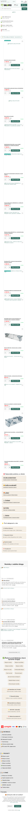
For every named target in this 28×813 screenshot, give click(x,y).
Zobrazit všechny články (13, 652)
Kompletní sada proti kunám (9, 60)
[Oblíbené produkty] (15, 5)
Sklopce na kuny (8, 662)
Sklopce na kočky (9, 666)
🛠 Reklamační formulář (6, 739)
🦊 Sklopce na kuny (5, 758)
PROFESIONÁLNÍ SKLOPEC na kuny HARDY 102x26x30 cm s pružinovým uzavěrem (12, 145)
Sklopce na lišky (19, 666)
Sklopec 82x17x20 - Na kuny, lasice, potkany (12, 347)
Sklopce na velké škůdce (11, 599)
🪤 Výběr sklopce (5, 580)
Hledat (24, 8)
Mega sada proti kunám (8, 116)
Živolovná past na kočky (14, 684)
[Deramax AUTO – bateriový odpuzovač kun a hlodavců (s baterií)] (14, 250)
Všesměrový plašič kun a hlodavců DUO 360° (12, 290)
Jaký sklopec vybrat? (10, 578)
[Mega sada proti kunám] (14, 105)
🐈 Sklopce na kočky (5, 761)
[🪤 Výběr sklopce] (14, 572)
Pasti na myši (9, 673)
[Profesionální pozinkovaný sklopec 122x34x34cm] (14, 77)
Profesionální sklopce (19, 669)
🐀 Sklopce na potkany (5, 763)
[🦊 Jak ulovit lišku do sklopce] (14, 613)
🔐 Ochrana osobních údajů (7, 744)
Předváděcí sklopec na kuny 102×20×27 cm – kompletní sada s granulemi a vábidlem (12, 319)
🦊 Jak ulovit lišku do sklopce (8, 621)
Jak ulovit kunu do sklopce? (14, 676)
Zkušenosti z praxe (10, 640)
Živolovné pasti (18, 673)
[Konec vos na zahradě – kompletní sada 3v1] (14, 393)
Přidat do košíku (15, 65)
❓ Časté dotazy (4, 741)
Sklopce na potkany (19, 662)
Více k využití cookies (14, 802)
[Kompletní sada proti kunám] (14, 49)
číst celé (13, 585)
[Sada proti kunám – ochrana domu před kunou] (14, 365)
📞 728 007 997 (3, 1)
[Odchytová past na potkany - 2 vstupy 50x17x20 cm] (14, 421)
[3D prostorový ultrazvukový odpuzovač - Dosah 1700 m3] (14, 163)
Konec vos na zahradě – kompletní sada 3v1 (12, 404)
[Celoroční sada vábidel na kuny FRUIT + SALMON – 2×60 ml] (14, 450)
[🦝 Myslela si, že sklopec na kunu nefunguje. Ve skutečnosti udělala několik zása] (14, 634)
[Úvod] (6, 5)
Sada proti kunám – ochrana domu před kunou (13, 375)
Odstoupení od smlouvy (7, 737)
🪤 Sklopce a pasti (5, 756)
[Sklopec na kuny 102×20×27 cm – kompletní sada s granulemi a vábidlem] (14, 221)
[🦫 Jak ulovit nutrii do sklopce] (14, 593)
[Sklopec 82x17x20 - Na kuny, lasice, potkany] (14, 337)
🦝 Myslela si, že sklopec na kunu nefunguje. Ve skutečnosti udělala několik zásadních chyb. (12, 643)
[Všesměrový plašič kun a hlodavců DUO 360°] (14, 279)
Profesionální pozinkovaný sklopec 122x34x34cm (13, 88)
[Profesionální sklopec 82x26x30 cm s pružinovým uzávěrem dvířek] (14, 192)
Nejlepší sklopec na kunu (14, 680)
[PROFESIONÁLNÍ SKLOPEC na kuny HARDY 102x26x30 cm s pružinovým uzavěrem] (14, 133)
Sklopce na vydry (8, 669)
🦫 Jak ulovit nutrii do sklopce (8, 601)
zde (19, 810)
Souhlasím (17, 806)
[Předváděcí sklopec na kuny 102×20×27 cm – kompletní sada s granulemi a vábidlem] (14, 307)
